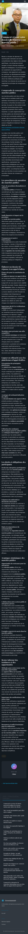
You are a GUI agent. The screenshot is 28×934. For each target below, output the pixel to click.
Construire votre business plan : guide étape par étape (14, 816)
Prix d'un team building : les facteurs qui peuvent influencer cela (13, 843)
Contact (4, 924)
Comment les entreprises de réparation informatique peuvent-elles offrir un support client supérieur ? (14, 884)
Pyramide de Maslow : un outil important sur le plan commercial (13, 854)
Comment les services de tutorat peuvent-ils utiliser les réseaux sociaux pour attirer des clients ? (12, 805)
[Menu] (24, 1)
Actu (4, 33)
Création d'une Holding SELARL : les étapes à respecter (13, 859)
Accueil (3, 52)
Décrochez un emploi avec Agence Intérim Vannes (13, 821)
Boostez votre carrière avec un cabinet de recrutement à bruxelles (14, 849)
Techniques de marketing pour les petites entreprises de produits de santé (13, 832)
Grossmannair (10, 900)
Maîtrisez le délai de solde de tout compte (13, 838)
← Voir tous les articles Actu (9, 783)
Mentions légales (6, 921)
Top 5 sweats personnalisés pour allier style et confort (14, 811)
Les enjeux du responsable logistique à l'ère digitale (14, 826)
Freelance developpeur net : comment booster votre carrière (14, 864)
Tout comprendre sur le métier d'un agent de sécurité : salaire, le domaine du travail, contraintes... (14, 877)
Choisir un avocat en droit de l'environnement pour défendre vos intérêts (13, 870)
